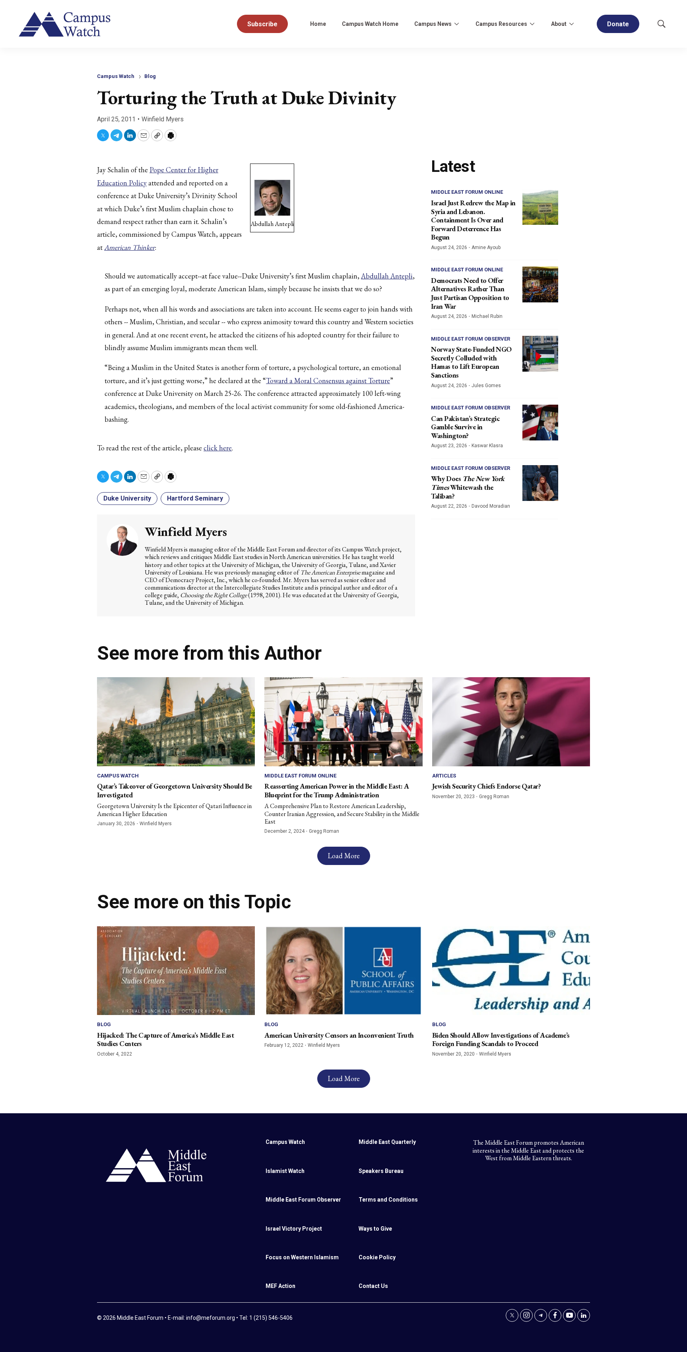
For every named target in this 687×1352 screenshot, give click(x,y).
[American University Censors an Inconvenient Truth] (343, 970)
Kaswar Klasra (487, 445)
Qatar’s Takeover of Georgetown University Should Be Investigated (174, 790)
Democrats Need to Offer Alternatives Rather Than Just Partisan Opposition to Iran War (470, 293)
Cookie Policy (377, 1257)
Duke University (127, 498)
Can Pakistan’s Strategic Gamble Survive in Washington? (465, 427)
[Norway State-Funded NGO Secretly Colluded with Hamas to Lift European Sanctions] (540, 354)
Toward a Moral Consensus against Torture (328, 380)
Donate (618, 24)
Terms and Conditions (388, 1199)
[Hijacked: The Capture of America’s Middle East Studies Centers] (176, 970)
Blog (150, 76)
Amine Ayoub (486, 247)
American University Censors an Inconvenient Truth (339, 1035)
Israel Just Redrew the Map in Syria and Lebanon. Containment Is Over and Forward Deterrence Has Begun (473, 220)
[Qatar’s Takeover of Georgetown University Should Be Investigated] (176, 721)
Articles (444, 776)
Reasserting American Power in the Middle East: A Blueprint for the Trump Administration (336, 790)
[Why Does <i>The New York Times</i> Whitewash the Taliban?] (540, 483)
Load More (344, 855)
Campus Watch (115, 76)
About (559, 24)
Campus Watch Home (370, 24)
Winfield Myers (163, 119)
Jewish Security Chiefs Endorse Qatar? (486, 786)
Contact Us (373, 1286)
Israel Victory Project (294, 1228)
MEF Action (280, 1286)
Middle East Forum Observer (470, 339)
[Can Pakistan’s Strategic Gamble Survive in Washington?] (540, 422)
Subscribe (262, 24)
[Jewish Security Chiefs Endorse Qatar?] (511, 721)
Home (318, 24)
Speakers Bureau (381, 1171)
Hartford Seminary (195, 498)
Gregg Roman (324, 831)
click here (218, 447)
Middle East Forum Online (467, 192)
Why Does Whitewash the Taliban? (468, 487)
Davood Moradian (491, 506)
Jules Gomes (486, 385)
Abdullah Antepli (387, 276)
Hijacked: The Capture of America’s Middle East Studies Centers (165, 1039)
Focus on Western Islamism (302, 1257)
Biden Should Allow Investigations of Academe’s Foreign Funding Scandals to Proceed (501, 1039)
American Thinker (129, 247)
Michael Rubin (487, 316)
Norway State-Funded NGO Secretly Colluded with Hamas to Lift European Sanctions (471, 362)
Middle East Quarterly (387, 1142)
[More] (456, 24)
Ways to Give (375, 1228)
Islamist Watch (285, 1171)
